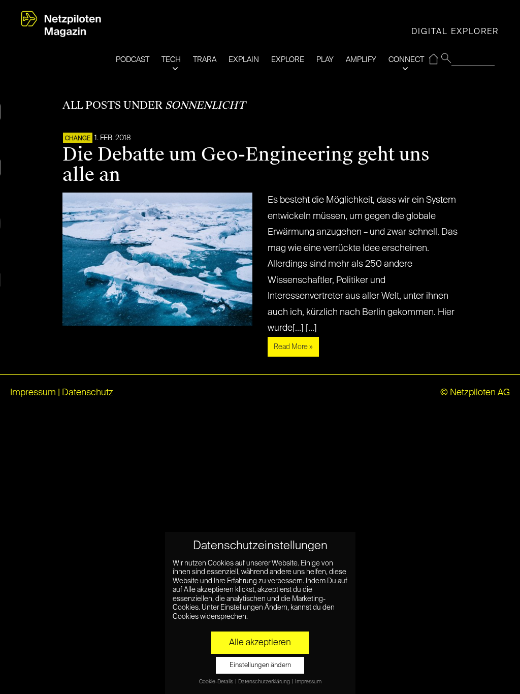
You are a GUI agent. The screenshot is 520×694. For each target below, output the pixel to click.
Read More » (293, 347)
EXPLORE (287, 60)
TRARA (204, 60)
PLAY (325, 60)
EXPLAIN (244, 60)
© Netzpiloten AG (475, 392)
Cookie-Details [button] (216, 681)
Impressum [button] (308, 681)
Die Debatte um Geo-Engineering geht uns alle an (246, 164)
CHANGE (77, 139)
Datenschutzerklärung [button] (264, 681)
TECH (171, 60)
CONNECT (406, 60)
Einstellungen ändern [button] (260, 665)
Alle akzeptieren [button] (260, 642)
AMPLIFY (361, 60)
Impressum (33, 392)
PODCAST (132, 60)
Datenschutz (87, 392)
